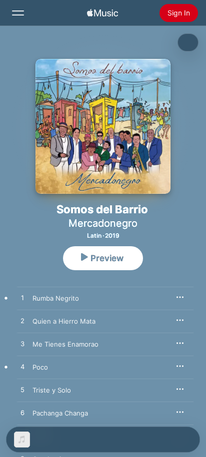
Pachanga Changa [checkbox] (60, 413)
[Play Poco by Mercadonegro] (22, 367)
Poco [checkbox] (40, 367)
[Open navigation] (18, 13)
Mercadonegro (103, 223)
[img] (102, 12)
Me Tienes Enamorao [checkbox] (65, 344)
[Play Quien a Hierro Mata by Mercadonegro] (22, 321)
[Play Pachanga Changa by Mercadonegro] (22, 413)
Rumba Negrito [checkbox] (55, 298)
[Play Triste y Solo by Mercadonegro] (22, 390)
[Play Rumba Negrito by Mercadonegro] (22, 298)
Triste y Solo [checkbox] (51, 390)
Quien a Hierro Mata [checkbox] (64, 321)
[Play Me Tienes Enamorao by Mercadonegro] (22, 344)
